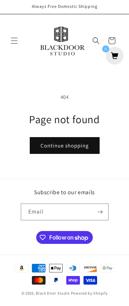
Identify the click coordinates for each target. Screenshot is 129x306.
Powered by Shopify (89, 293)
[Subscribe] (100, 212)
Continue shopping (64, 145)
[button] (14, 41)
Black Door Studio (53, 293)
